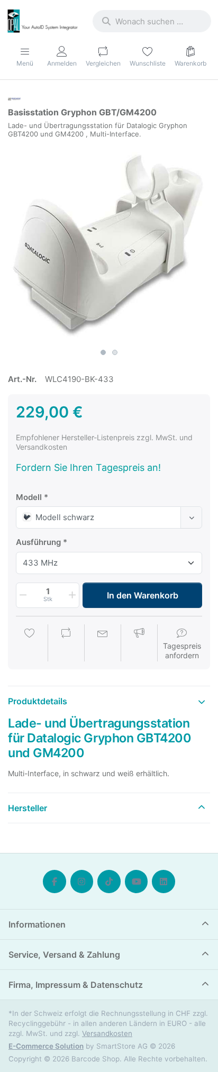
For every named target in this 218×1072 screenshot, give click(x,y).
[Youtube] (136, 881)
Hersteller (27, 808)
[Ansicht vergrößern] (109, 242)
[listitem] (109, 242)
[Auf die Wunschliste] (29, 644)
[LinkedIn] (163, 881)
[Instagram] (82, 881)
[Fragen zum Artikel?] (102, 644)
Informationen (37, 924)
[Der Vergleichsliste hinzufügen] (66, 644)
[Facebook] (54, 881)
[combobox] (152, 21)
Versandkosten (107, 1033)
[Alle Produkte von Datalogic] (14, 98)
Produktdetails (37, 701)
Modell (29, 497)
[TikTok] (109, 881)
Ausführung (38, 542)
